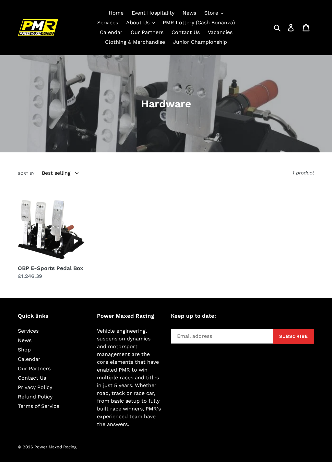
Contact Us (32, 378)
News (24, 340)
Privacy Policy (35, 387)
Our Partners (34, 368)
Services (28, 331)
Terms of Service (38, 406)
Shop (24, 350)
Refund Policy (35, 397)
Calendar (29, 359)
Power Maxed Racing (55, 446)
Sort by (26, 173)
